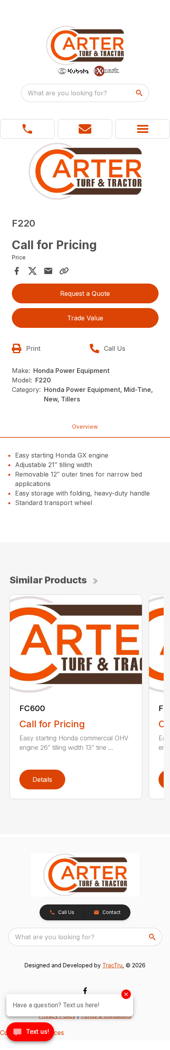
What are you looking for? (67, 93)
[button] (27, 129)
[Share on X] (32, 271)
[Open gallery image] (85, 171)
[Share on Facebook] (16, 271)
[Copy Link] (64, 271)
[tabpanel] (85, 172)
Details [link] (42, 779)
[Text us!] (30, 1033)
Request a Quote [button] (85, 293)
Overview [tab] (85, 426)
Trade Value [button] (85, 318)
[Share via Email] (48, 271)
